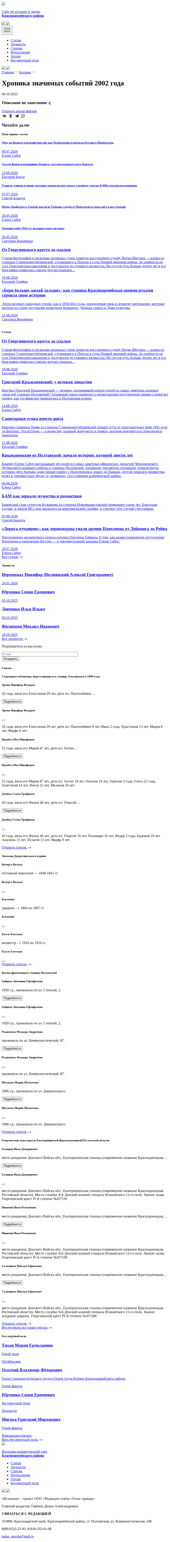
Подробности (12, 701)
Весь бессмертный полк (20, 1439)
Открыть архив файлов (19, 111)
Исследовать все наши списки (25, 1327)
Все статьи (10, 557)
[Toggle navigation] (7, 30)
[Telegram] (16, 116)
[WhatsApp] (23, 116)
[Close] (3, 720)
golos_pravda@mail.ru (18, 1536)
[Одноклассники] (10, 116)
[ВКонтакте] (4, 116)
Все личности (12, 639)
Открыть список (14, 847)
